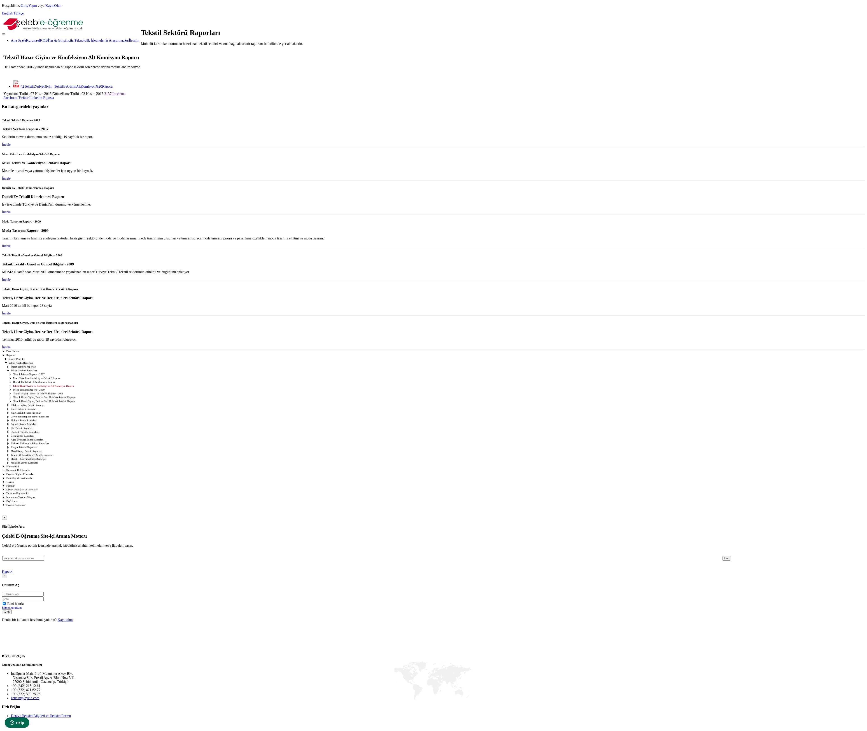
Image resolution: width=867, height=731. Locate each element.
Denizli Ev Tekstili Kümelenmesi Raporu (34, 382)
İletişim (134, 40)
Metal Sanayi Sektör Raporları (26, 451)
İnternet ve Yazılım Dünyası (20, 497)
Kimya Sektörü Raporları (24, 447)
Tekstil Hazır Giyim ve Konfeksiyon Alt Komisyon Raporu (43, 386)
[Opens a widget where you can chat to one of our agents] (17, 723)
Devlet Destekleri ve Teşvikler (21, 489)
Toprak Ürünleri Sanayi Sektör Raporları (32, 455)
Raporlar (10, 355)
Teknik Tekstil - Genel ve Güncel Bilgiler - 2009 (38, 393)
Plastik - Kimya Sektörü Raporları (28, 459)
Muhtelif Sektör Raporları (24, 463)
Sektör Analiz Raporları (21, 363)
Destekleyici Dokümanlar (19, 478)
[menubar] (70, 40)
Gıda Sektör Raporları (22, 436)
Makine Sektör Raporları (24, 420)
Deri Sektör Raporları (22, 428)
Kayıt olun (65, 620)
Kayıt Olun (53, 5)
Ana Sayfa (18, 40)
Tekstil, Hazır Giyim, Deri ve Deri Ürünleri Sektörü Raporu (44, 397)
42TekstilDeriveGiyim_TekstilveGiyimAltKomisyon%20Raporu (67, 86)
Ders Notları (12, 351)
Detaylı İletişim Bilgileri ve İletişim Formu (41, 716)
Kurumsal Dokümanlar (18, 470)
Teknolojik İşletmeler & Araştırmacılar (102, 40)
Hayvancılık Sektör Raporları (26, 413)
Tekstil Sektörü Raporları (24, 370)
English (7, 13)
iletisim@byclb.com (25, 698)
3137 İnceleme (114, 94)
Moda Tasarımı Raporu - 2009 (29, 390)
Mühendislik (12, 466)
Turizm (10, 482)
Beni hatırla (15, 604)
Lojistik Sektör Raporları (24, 424)
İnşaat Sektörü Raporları (23, 367)
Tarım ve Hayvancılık (17, 493)
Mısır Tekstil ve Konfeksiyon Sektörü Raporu (37, 378)
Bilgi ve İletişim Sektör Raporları (28, 405)
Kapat (7, 571)
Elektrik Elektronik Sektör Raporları (30, 443)
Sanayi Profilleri (17, 359)
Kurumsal (33, 40)
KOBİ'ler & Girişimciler (57, 40)
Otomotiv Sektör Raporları (25, 432)
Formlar (10, 486)
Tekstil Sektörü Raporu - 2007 (29, 374)
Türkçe (19, 13)
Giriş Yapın (29, 5)
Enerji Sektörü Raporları (23, 409)
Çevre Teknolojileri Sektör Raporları (30, 416)
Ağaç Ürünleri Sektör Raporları (27, 439)
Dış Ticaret (12, 501)
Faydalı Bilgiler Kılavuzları (20, 474)
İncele (6, 144)
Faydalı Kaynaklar (16, 505)
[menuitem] (18, 40)
